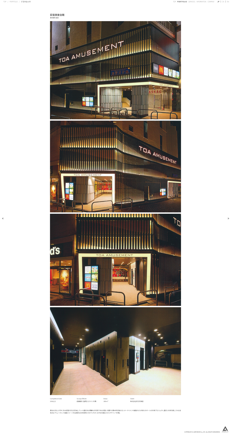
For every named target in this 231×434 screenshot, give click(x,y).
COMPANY (211, 1)
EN (228, 2)
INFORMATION (201, 1)
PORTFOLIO (14, 1)
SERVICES (191, 1)
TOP (4, 1)
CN (223, 2)
